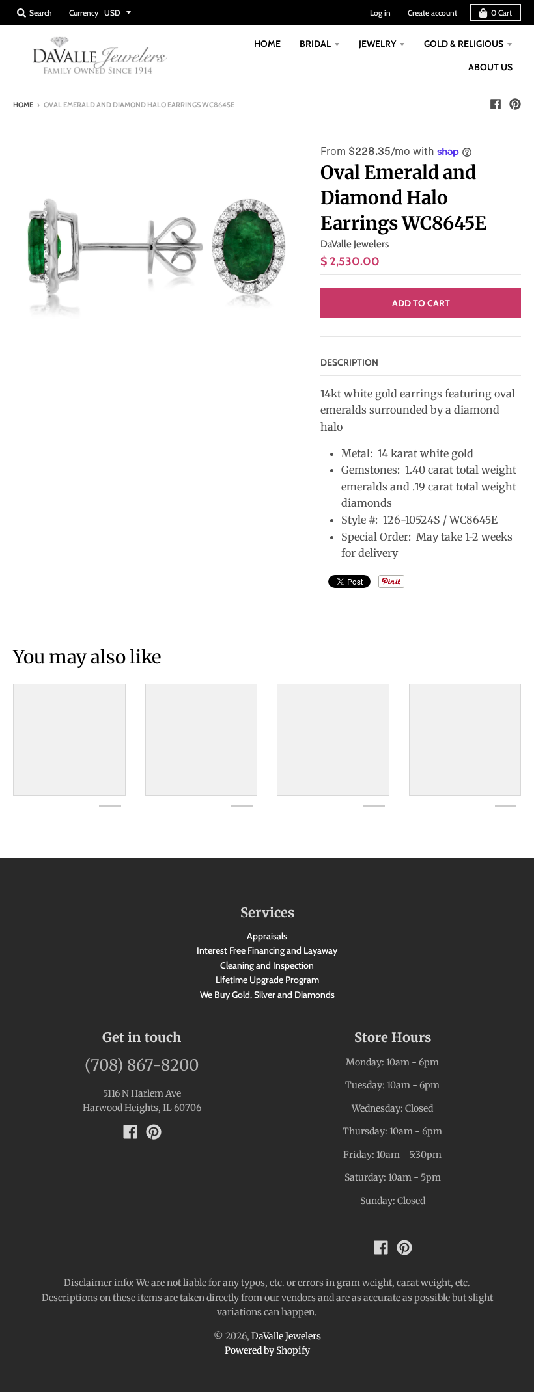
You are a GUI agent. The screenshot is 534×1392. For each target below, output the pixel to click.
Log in (380, 13)
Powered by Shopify (267, 1350)
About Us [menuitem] (490, 67)
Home (23, 104)
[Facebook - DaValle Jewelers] (495, 104)
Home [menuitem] (267, 43)
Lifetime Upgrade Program (267, 979)
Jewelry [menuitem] (377, 43)
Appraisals (267, 936)
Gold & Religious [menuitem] (463, 43)
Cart (501, 13)
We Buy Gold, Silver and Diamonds (267, 994)
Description (349, 362)
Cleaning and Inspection (267, 965)
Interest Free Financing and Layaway (267, 950)
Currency (83, 13)
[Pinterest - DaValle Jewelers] (515, 104)
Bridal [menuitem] (315, 43)
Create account (432, 13)
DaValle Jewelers (354, 244)
